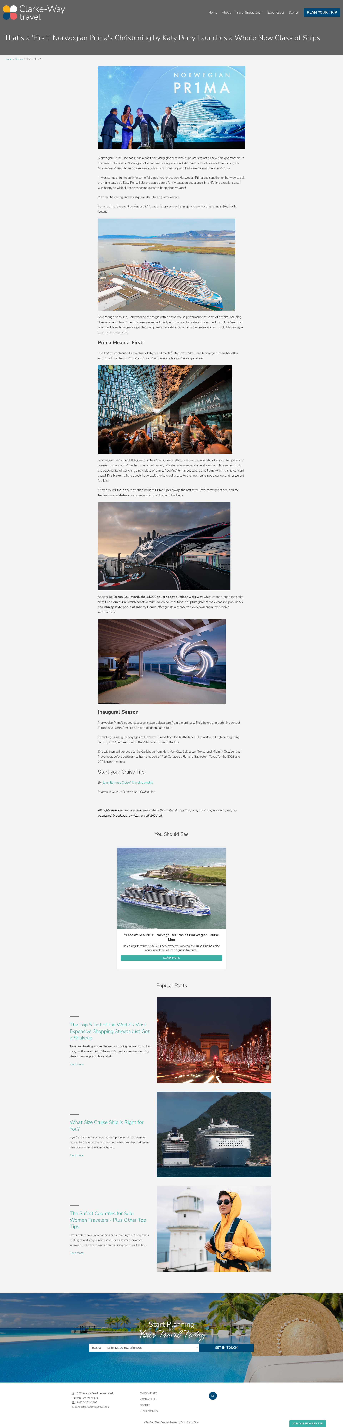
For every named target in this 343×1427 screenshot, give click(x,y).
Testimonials (149, 1411)
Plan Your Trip (322, 12)
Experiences (276, 12)
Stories (294, 12)
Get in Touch (226, 1348)
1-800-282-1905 (87, 1402)
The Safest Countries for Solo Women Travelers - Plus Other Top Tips (108, 1220)
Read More (76, 1064)
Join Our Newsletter (307, 1423)
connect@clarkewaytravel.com (92, 1407)
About (226, 12)
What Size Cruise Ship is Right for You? (106, 1125)
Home (212, 12)
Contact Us (148, 1399)
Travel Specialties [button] (247, 12)
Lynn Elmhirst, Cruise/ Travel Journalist (128, 783)
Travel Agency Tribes (190, 1422)
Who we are (148, 1393)
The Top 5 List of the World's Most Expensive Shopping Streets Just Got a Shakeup (110, 1031)
